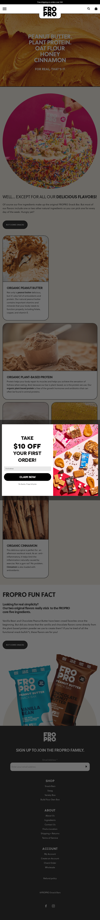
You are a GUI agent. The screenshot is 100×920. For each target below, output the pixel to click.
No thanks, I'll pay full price (27, 484)
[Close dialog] (95, 426)
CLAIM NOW (28, 476)
